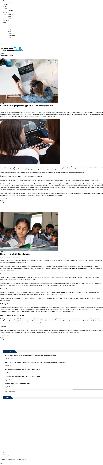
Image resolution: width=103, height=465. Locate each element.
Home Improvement (8, 14)
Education (5, 4)
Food (9, 30)
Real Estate (6, 20)
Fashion (10, 37)
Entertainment (11, 35)
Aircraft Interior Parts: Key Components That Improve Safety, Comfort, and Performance (30, 355)
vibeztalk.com (22, 459)
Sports (9, 31)
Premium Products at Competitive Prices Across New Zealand (22, 376)
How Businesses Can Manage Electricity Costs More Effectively (23, 369)
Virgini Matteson (6, 336)
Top (1, 463)
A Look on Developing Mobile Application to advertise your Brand (26, 106)
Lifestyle (10, 28)
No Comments (14, 109)
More (4, 22)
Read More (3, 201)
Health (5, 12)
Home (9, 16)
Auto (9, 24)
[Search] (15, 40)
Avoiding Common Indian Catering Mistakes (17, 383)
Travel (9, 33)
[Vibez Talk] (11, 47)
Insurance (10, 10)
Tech (4, 6)
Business (5, 1)
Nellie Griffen (5, 199)
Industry (10, 3)
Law (9, 26)
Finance (5, 8)
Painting (10, 18)
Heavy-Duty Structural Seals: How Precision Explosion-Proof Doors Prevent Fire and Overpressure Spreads (35, 362)
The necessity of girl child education (15, 254)
